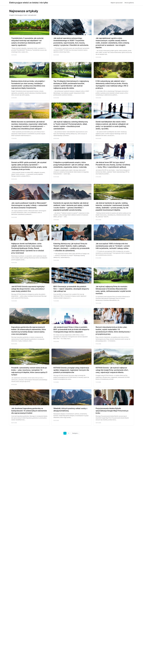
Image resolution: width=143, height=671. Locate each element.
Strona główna (129, 2)
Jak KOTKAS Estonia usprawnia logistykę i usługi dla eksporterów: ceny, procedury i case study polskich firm (28, 289)
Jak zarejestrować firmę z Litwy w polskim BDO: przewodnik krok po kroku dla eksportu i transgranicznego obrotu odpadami (71, 329)
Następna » (75, 433)
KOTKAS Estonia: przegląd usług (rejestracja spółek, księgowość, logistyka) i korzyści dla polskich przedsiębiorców (71, 370)
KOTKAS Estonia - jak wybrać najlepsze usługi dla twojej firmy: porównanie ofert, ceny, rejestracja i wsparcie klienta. (112, 370)
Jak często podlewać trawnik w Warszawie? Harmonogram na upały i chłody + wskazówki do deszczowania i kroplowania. (29, 205)
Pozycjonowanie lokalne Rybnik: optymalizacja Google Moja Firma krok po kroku (112, 410)
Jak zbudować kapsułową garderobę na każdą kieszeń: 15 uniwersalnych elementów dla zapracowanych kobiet (29, 410)
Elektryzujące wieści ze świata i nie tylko (28, 2)
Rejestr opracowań (117, 2)
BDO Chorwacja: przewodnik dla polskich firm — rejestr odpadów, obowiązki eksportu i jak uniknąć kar (71, 289)
